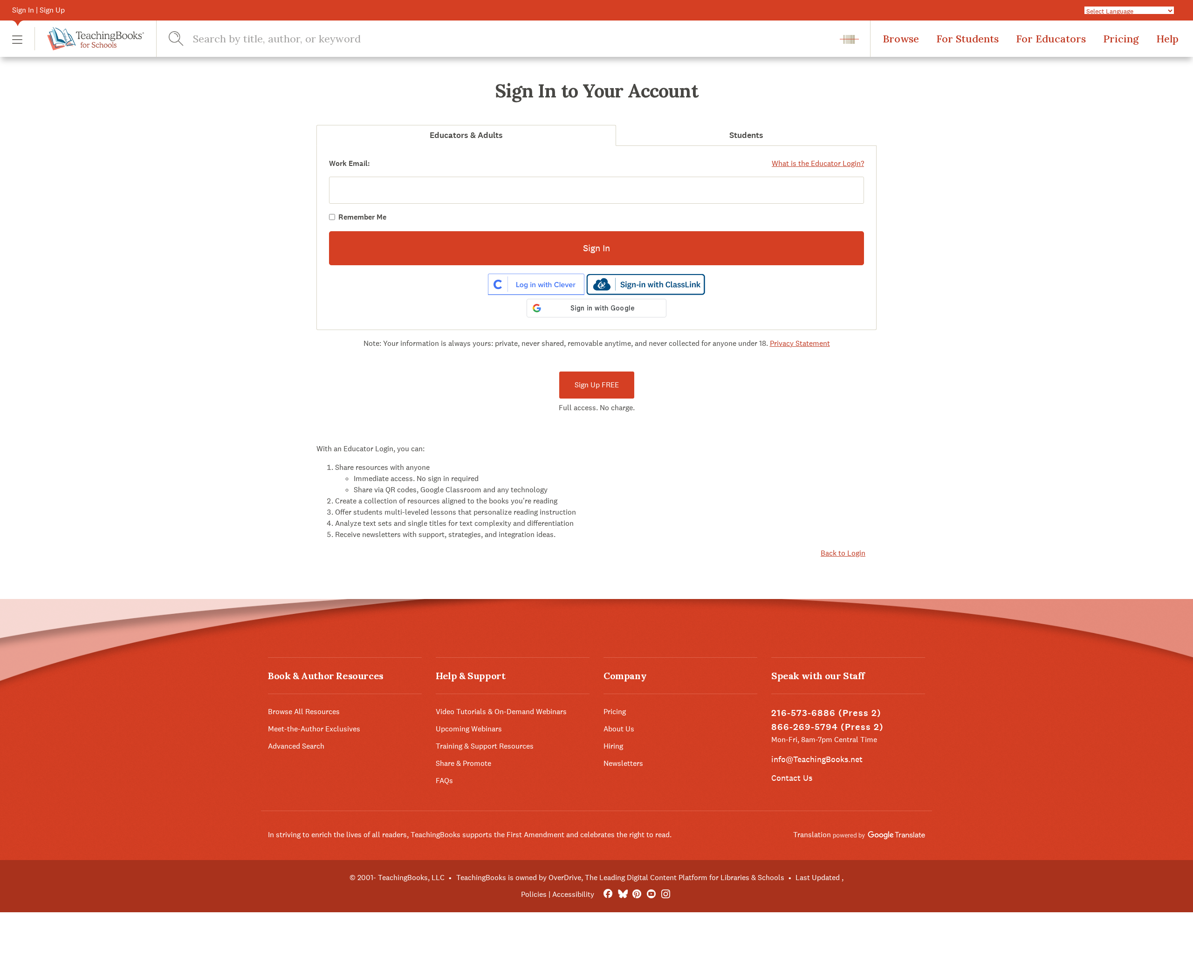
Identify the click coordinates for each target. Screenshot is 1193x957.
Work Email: (349, 163)
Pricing (1121, 38)
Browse (901, 38)
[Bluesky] (622, 894)
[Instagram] (665, 894)
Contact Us (791, 777)
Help (1167, 38)
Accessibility (573, 894)
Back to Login (843, 553)
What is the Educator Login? (818, 163)
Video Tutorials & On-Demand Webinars (501, 711)
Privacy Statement (800, 343)
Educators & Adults (466, 135)
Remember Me (362, 217)
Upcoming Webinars (469, 729)
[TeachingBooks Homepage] (89, 38)
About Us (618, 729)
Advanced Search (296, 746)
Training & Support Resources (485, 746)
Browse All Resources (304, 711)
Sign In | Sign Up (38, 10)
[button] (17, 39)
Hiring (613, 746)
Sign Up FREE (597, 385)
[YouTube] (651, 894)
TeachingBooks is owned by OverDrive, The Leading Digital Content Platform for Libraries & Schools (620, 877)
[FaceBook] (608, 894)
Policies (534, 894)
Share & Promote (463, 763)
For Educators (1051, 38)
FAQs (444, 780)
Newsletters (623, 763)
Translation (813, 835)
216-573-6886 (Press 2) (826, 713)
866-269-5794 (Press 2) (827, 727)
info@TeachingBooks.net (817, 759)
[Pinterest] (637, 894)
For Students (967, 38)
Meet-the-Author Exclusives (314, 729)
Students (746, 135)
